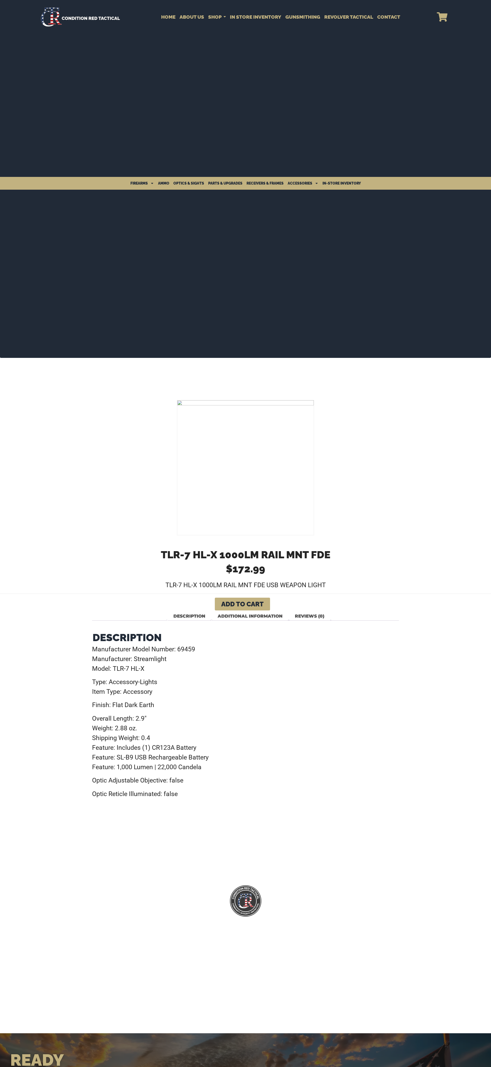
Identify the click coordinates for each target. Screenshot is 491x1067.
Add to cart (242, 604)
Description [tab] (189, 616)
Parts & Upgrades (225, 183)
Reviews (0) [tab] (309, 616)
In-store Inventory (341, 183)
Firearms (139, 183)
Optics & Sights (188, 183)
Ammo (163, 183)
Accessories (300, 183)
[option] (245, 467)
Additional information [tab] (250, 616)
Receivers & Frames (265, 183)
